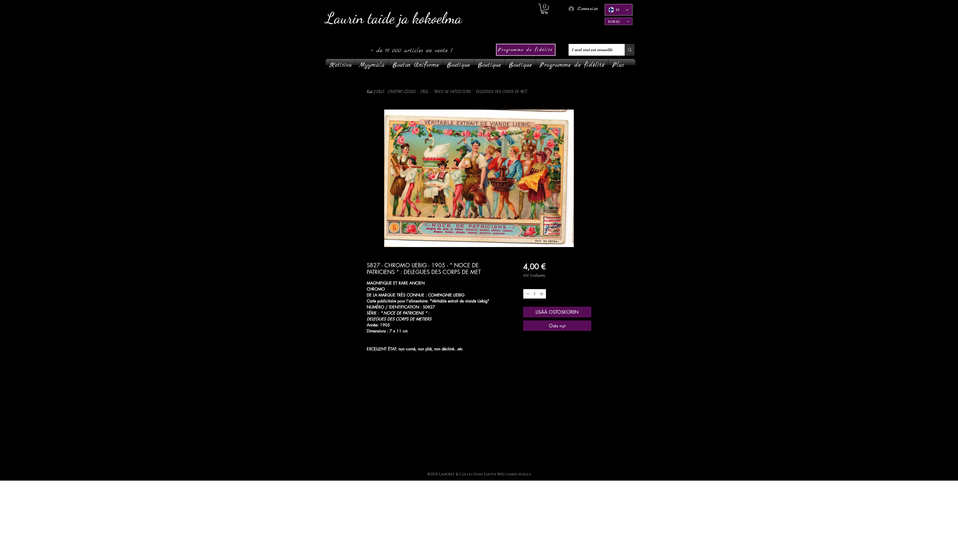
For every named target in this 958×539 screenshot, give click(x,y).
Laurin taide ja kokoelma (394, 18)
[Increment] (542, 293)
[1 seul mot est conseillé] (629, 50)
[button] (618, 21)
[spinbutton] (534, 293)
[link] (544, 9)
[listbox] (618, 21)
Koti (370, 91)
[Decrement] (527, 293)
